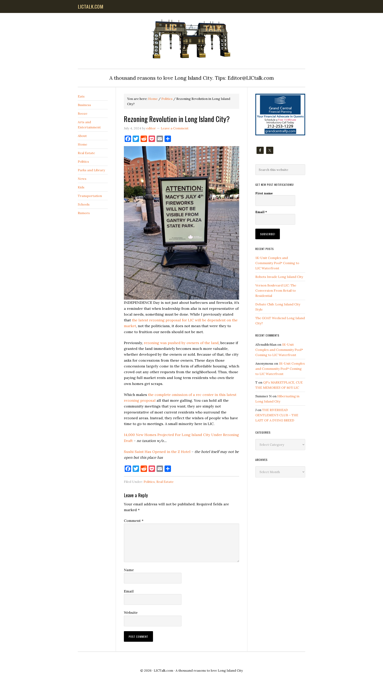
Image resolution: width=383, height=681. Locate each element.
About (82, 136)
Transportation (90, 196)
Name (129, 570)
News (82, 179)
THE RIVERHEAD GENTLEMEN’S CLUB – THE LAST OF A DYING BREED (276, 415)
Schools (84, 204)
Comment (133, 520)
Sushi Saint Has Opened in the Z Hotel (157, 451)
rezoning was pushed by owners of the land (181, 342)
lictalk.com (91, 6)
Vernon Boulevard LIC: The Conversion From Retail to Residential (275, 290)
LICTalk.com (163, 670)
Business (84, 105)
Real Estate (165, 482)
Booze (82, 113)
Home (82, 144)
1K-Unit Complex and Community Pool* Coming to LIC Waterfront (277, 263)
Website (131, 612)
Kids (81, 187)
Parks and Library (91, 170)
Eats (81, 96)
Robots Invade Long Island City (279, 277)
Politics (149, 482)
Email (129, 591)
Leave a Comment (175, 128)
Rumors (84, 213)
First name (264, 193)
